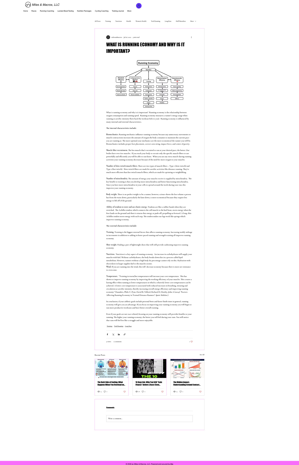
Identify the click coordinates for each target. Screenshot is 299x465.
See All (202, 355)
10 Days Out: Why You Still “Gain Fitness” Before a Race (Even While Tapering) (148, 383)
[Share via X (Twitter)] (113, 334)
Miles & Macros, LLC (45, 4)
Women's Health (141, 21)
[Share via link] (124, 334)
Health (128, 21)
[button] (34, 11)
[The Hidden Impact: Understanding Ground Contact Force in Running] (187, 368)
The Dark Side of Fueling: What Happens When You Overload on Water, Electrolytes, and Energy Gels (111, 383)
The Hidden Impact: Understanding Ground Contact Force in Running (186, 383)
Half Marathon (181, 21)
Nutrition (118, 21)
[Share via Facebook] (107, 334)
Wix (171, 464)
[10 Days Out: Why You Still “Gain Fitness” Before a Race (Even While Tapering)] (149, 368)
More (192, 21)
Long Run (168, 21)
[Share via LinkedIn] (119, 334)
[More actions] (191, 37)
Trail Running (155, 21)
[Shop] (139, 6)
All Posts (98, 21)
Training (108, 21)
